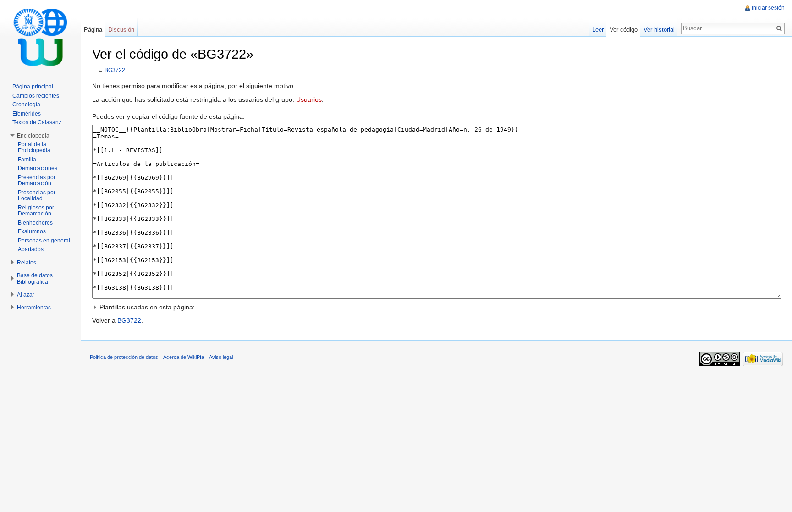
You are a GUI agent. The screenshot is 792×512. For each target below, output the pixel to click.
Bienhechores (35, 223)
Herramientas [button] (34, 307)
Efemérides (26, 113)
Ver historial (659, 29)
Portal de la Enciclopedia (34, 147)
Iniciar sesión (768, 8)
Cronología (26, 104)
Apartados (31, 249)
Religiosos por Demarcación (36, 210)
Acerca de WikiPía (183, 357)
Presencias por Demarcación (36, 180)
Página (93, 29)
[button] (436, 307)
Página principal (32, 86)
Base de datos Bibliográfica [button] (35, 278)
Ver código (624, 29)
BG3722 (114, 70)
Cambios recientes (35, 96)
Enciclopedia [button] (33, 135)
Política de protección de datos (124, 357)
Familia (27, 159)
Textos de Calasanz (36, 122)
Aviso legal (221, 357)
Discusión (121, 29)
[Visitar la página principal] (40, 36)
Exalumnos (32, 231)
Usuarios (309, 99)
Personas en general (44, 240)
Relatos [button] (26, 262)
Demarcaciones (37, 168)
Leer (598, 29)
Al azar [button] (25, 295)
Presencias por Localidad (36, 195)
